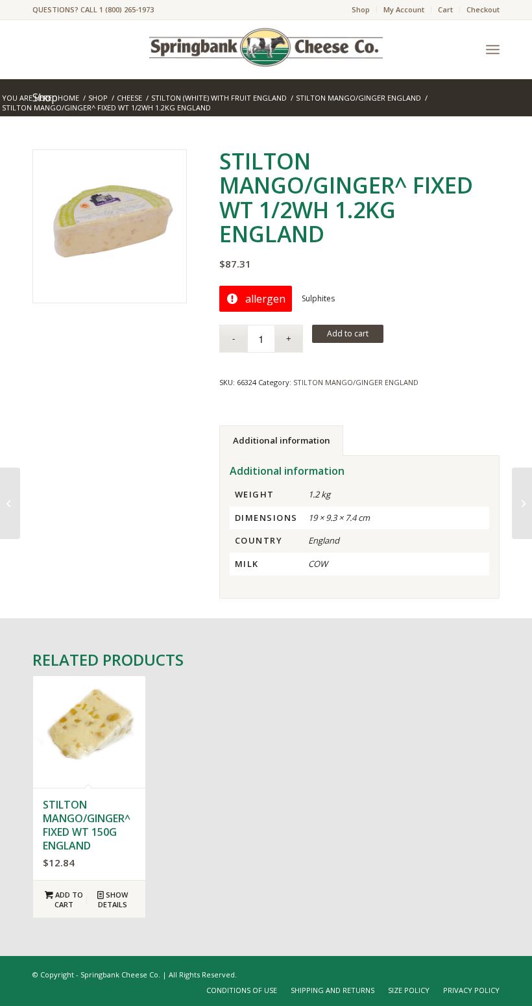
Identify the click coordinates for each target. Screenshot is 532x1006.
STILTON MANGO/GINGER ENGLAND (355, 382)
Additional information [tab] (281, 440)
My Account (403, 9)
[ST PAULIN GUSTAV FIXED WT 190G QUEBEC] (10, 503)
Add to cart (348, 333)
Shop (361, 9)
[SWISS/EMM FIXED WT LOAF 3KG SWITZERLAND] (522, 503)
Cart (445, 9)
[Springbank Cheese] (109, 226)
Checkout (483, 9)
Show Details (113, 899)
